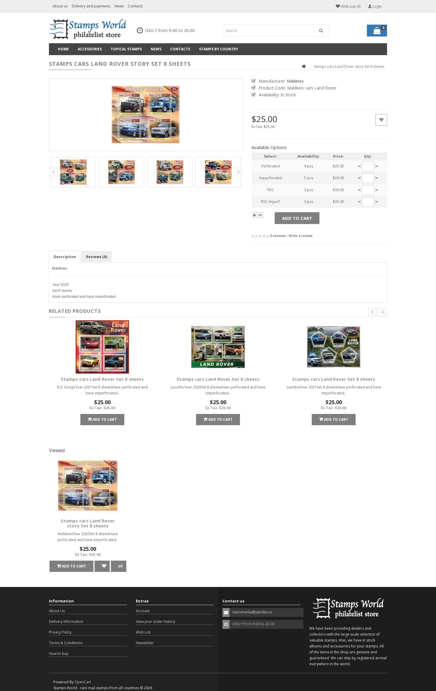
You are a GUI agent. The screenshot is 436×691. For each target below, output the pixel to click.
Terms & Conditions (65, 642)
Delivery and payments (91, 6)
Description (65, 256)
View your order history (155, 621)
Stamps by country (218, 49)
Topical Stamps (126, 49)
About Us (57, 610)
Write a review (300, 235)
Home (63, 49)
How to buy (58, 653)
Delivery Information (66, 621)
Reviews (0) (96, 256)
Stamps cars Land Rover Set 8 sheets (102, 379)
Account (142, 610)
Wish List (143, 632)
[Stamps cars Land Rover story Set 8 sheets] (145, 115)
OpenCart (82, 681)
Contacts (135, 6)
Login (377, 6)
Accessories (90, 49)
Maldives (59, 268)
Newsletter (145, 642)
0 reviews (278, 235)
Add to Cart (297, 218)
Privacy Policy (60, 632)
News (119, 6)
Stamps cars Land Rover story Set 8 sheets (88, 523)
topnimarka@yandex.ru (252, 612)
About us (60, 6)
